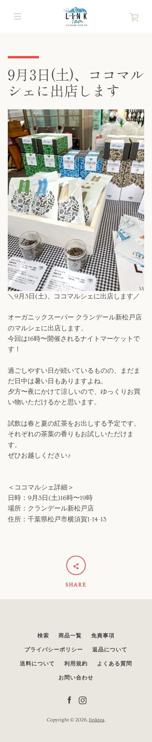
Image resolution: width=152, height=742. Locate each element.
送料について (37, 664)
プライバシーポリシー (54, 650)
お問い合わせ (76, 678)
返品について (109, 650)
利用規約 (76, 664)
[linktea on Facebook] (69, 699)
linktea (96, 720)
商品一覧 (70, 636)
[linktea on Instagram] (83, 699)
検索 (43, 636)
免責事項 (103, 636)
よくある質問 (114, 664)
